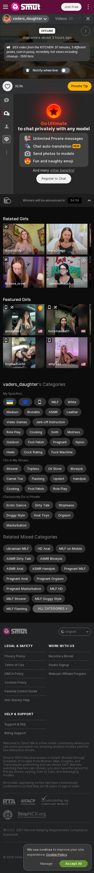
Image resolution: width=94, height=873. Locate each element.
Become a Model (61, 656)
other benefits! (62, 170)
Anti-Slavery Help (17, 700)
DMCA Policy (14, 674)
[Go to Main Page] (29, 7)
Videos (64, 18)
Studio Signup (59, 665)
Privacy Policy (15, 656)
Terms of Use (14, 665)
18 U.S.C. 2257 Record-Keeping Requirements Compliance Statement (45, 832)
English (71, 631)
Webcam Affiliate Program (67, 674)
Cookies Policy (16, 682)
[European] (25, 402)
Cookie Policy (56, 854)
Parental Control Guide (21, 691)
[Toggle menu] (5, 7)
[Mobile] (40, 402)
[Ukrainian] (10, 402)
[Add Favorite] (8, 86)
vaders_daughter (20, 384)
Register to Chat (54, 178)
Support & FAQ (15, 724)
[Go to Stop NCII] (32, 815)
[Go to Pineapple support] (8, 815)
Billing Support (15, 733)
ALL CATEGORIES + (53, 608)
